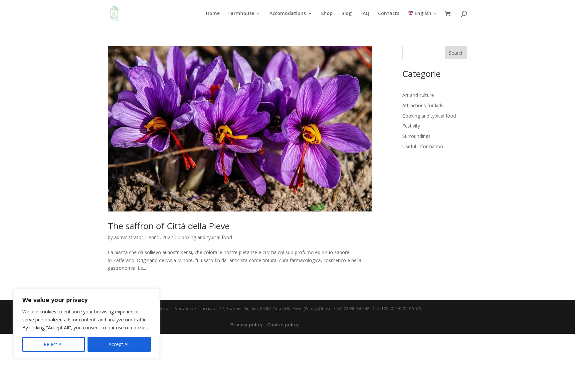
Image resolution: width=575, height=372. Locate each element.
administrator (128, 237)
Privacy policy (246, 324)
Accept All (118, 344)
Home (213, 13)
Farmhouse (241, 13)
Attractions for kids (422, 105)
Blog (346, 13)
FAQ (364, 13)
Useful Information (422, 146)
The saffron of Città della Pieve (169, 226)
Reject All (54, 344)
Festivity (411, 126)
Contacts (388, 13)
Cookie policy (283, 324)
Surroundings (416, 136)
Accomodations (288, 13)
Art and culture (418, 95)
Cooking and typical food (205, 237)
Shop (327, 13)
